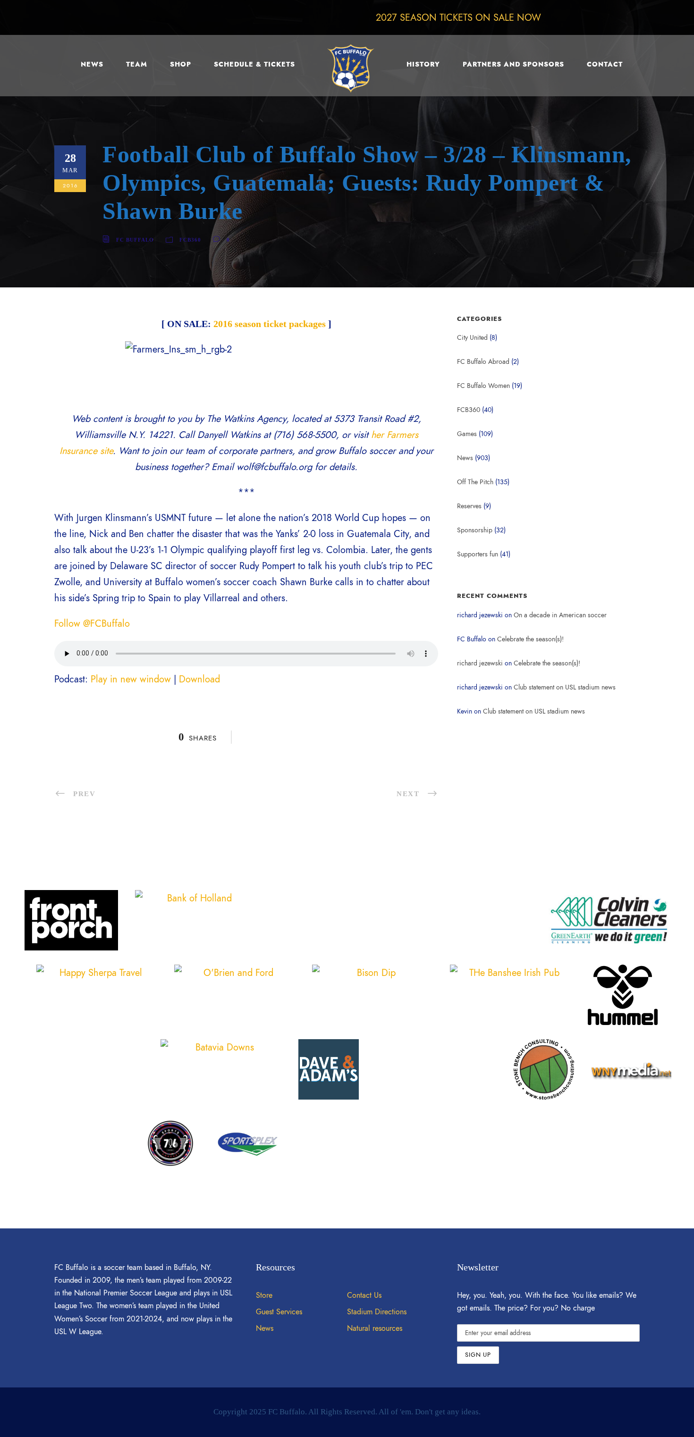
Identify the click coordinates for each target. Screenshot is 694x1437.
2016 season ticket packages (269, 324)
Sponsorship (474, 530)
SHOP (180, 64)
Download (199, 679)
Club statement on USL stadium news (565, 687)
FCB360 (190, 240)
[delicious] (556, 17)
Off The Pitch (475, 482)
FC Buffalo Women (483, 385)
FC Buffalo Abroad (483, 361)
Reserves (469, 506)
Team (136, 64)
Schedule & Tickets (254, 64)
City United (472, 337)
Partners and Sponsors (513, 64)
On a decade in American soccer (560, 615)
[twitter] (614, 17)
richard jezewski (480, 663)
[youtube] (634, 17)
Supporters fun (477, 554)
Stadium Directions (376, 1312)
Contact (605, 64)
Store (264, 1295)
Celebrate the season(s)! (530, 639)
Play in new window (131, 679)
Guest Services (279, 1312)
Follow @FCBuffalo (92, 623)
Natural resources (374, 1328)
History (423, 64)
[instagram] (653, 17)
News (92, 64)
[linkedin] (595, 17)
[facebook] (576, 17)
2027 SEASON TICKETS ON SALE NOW (458, 17)
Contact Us (364, 1295)
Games (467, 433)
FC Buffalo (135, 240)
